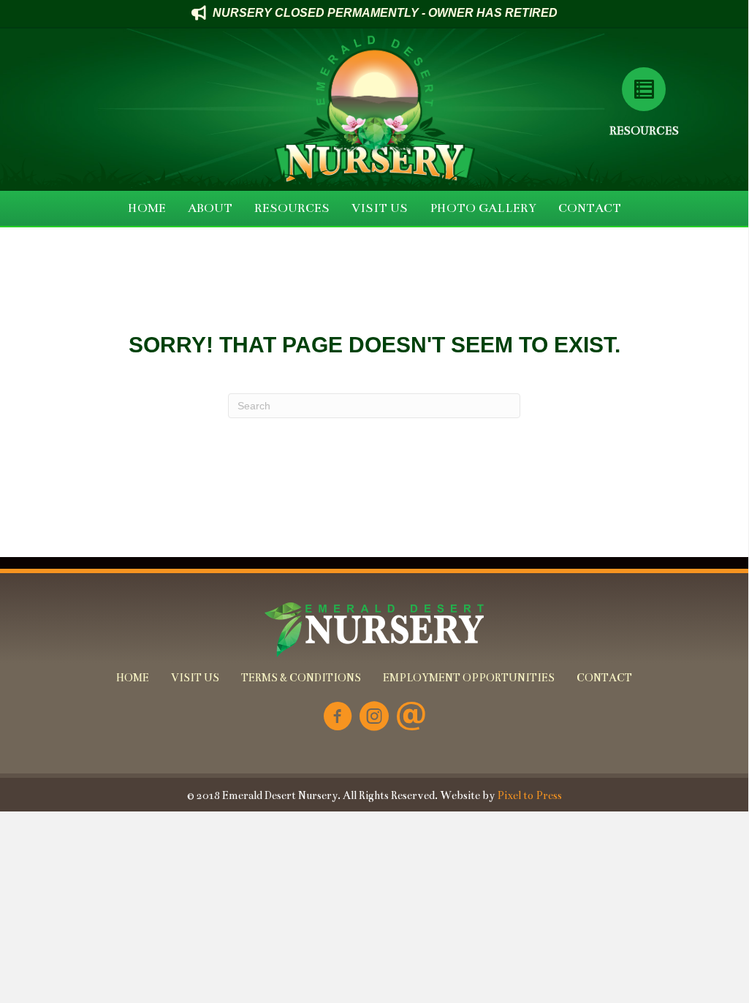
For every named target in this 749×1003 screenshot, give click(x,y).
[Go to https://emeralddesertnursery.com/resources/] (644, 89)
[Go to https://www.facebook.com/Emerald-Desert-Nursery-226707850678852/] (337, 717)
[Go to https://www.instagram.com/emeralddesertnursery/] (374, 717)
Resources (644, 130)
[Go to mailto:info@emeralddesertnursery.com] (410, 717)
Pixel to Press (529, 795)
